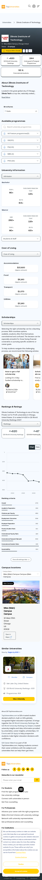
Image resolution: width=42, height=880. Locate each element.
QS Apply (14, 733)
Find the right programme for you (15, 792)
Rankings (7, 424)
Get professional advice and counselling (17, 822)
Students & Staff (9, 239)
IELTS (21, 200)
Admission (8, 176)
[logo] (10, 6)
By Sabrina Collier (12, 389)
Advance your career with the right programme (20, 812)
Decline (21, 864)
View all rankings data (20, 559)
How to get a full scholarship (12, 373)
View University (19, 699)
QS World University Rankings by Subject (18, 726)
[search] (29, 6)
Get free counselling (10, 802)
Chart (32, 447)
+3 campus (11, 47)
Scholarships (9, 323)
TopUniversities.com (9, 715)
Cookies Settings (21, 857)
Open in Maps (8, 635)
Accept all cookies (21, 871)
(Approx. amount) (21, 270)
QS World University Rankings (23, 723)
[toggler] (38, 5)
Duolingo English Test (30, 189)
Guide (8, 111)
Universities (6, 22)
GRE (11, 217)
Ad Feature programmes (18, 133)
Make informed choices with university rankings (20, 815)
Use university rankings (10, 795)
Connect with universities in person (15, 798)
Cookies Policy (21, 852)
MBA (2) (11, 154)
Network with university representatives (17, 818)
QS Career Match (8, 743)
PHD (11, 161)
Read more (6, 97)
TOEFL (11, 190)
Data (37, 447)
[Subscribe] (37, 780)
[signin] (34, 5)
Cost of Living (9, 254)
